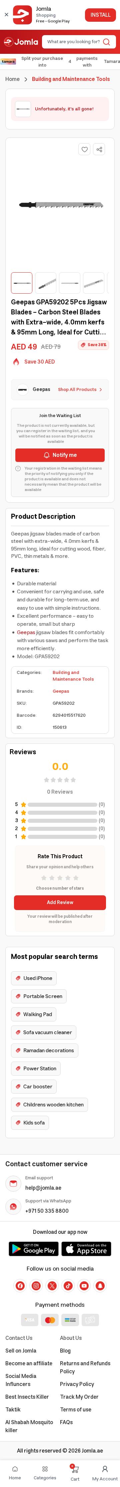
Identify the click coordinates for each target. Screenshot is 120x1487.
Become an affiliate (28, 1364)
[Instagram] (36, 1285)
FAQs (66, 1422)
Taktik (13, 1410)
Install (100, 15)
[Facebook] (20, 1285)
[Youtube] (84, 1285)
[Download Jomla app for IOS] (86, 1249)
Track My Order (79, 1397)
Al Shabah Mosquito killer (29, 1426)
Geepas (26, 632)
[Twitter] (52, 1285)
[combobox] (73, 41)
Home (12, 79)
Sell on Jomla (20, 1351)
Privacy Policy (77, 1384)
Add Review (60, 903)
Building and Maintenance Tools (73, 676)
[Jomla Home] (21, 41)
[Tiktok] (68, 1285)
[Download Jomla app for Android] (34, 1249)
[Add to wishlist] (84, 149)
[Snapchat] (100, 1285)
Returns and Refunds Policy (85, 1368)
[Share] (99, 149)
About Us (71, 1338)
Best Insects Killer (27, 1397)
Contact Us (18, 1338)
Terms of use (75, 1410)
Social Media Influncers (20, 1380)
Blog (65, 1351)
